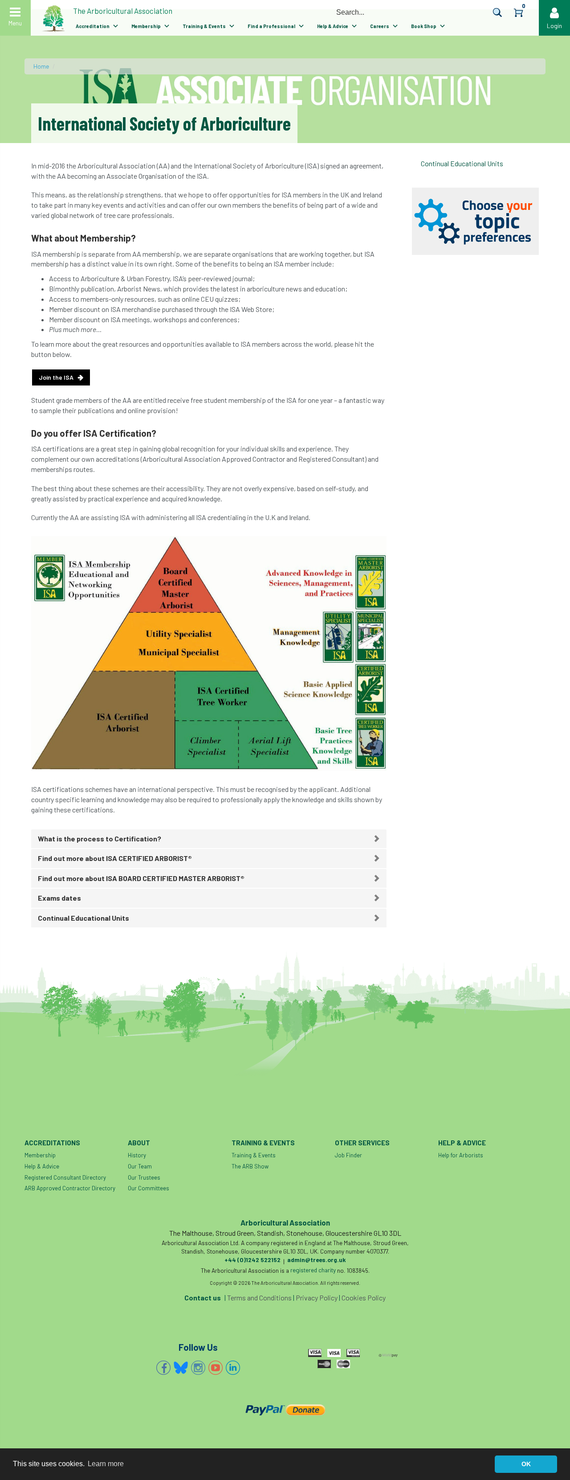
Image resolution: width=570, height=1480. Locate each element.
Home (41, 66)
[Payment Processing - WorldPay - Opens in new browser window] (388, 1353)
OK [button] (526, 1464)
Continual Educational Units (462, 163)
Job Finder (348, 1155)
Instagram (198, 1368)
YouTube (215, 1368)
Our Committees (148, 1188)
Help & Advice (332, 26)
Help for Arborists (460, 1155)
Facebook (163, 1368)
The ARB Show (250, 1166)
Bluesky (181, 1368)
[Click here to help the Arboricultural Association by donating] (285, 1410)
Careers (379, 26)
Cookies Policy (364, 1297)
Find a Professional (271, 26)
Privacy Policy (317, 1297)
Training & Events (204, 26)
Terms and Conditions (259, 1297)
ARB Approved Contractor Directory (69, 1188)
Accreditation (93, 26)
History (137, 1155)
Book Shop (423, 26)
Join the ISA (56, 377)
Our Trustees (144, 1177)
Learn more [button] (106, 1464)
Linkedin (233, 1368)
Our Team (140, 1166)
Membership (146, 26)
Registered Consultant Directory (65, 1177)
